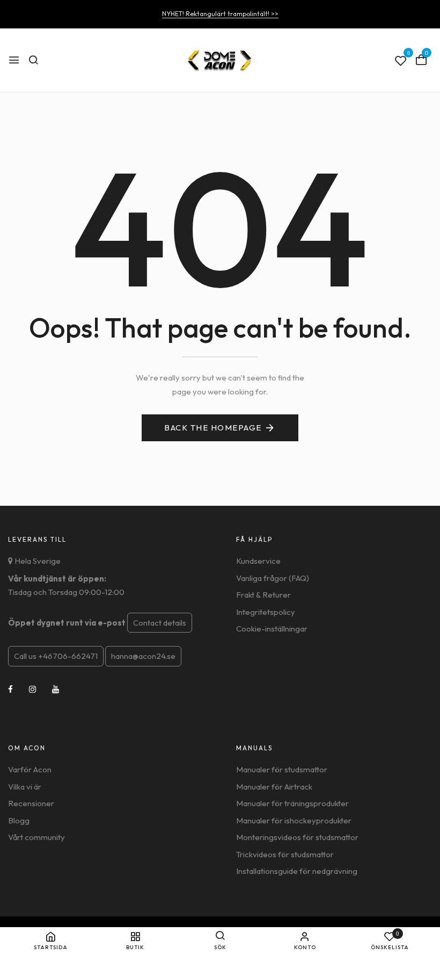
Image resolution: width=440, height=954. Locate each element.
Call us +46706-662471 (56, 656)
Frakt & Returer (263, 595)
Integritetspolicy (265, 612)
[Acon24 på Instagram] (32, 689)
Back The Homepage (213, 427)
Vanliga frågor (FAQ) (272, 578)
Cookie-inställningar (271, 628)
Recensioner (31, 803)
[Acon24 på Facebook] (10, 689)
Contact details (159, 623)
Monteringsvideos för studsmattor (297, 837)
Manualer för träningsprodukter (292, 803)
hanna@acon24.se (143, 656)
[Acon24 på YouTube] (55, 689)
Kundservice (258, 561)
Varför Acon (30, 769)
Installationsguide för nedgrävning (296, 871)
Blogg (19, 820)
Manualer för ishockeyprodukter (293, 820)
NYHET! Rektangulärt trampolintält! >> (220, 14)
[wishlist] (401, 61)
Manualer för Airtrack (274, 786)
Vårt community (36, 837)
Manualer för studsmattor (281, 769)
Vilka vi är (24, 786)
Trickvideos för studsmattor (285, 854)
